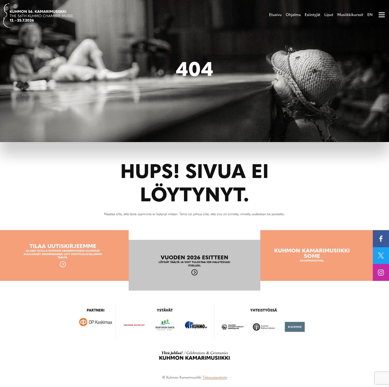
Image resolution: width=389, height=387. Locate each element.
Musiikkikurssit (350, 15)
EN (370, 15)
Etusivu (275, 15)
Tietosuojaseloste (215, 377)
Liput (328, 15)
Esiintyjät (312, 15)
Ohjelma (293, 15)
